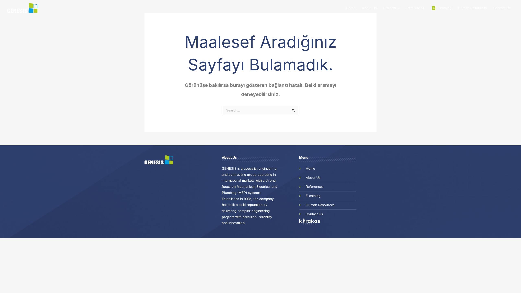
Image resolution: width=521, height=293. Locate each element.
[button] (398, 8)
